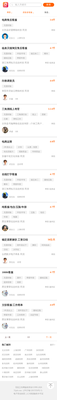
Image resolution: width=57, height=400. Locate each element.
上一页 (7, 337)
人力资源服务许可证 (34, 394)
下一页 (49, 337)
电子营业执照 (19, 394)
